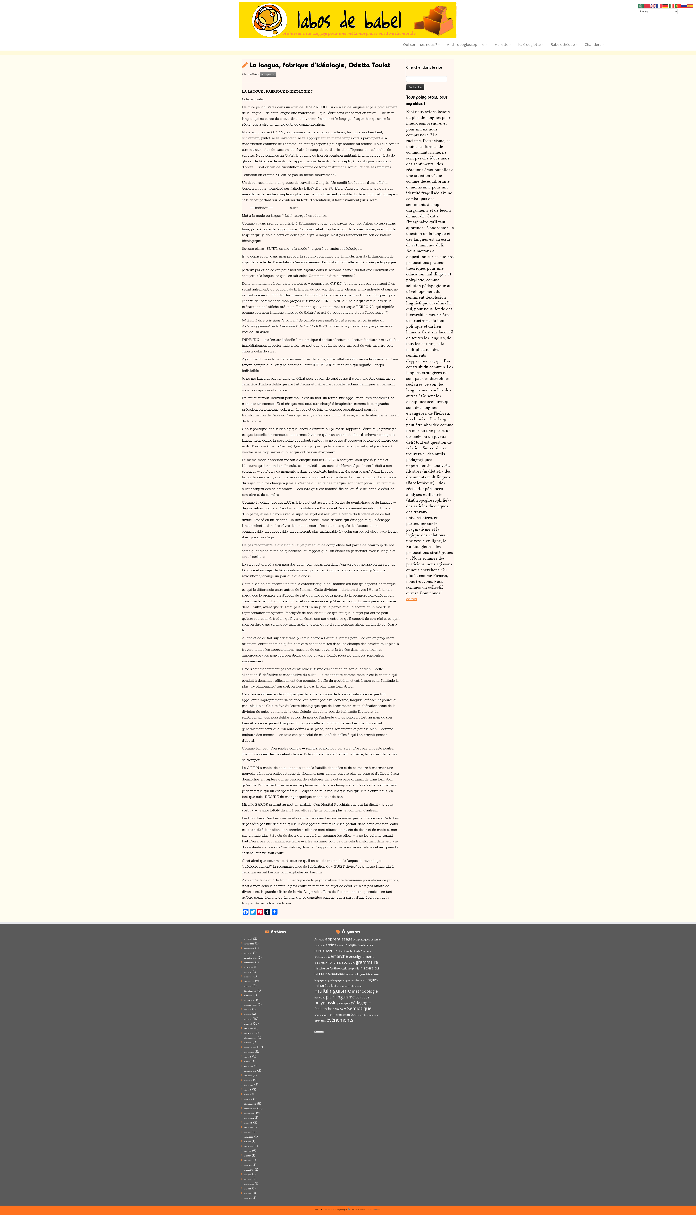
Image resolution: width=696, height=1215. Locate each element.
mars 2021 (248, 1024)
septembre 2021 (250, 1005)
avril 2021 (248, 1019)
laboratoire (372, 974)
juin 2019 (247, 1057)
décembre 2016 (250, 1104)
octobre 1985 (249, 1184)
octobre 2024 (249, 963)
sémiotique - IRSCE (324, 1015)
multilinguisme (332, 990)
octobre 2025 (249, 949)
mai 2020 (247, 1043)
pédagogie (361, 1003)
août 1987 (247, 1151)
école (355, 1014)
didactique (343, 951)
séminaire (339, 1009)
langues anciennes (353, 980)
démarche (338, 956)
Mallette (501, 44)
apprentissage (339, 939)
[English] (653, 5)
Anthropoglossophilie (466, 44)
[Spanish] (690, 5)
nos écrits (319, 997)
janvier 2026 (249, 944)
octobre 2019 (249, 1052)
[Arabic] (641, 5)
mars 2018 (248, 1080)
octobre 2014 (249, 1118)
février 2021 (248, 1029)
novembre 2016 (250, 1109)
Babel (340, 945)
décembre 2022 (250, 991)
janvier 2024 (249, 982)
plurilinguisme (340, 997)
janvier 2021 (249, 1033)
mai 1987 (247, 1156)
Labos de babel (328, 1209)
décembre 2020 (250, 1038)
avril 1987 (247, 1161)
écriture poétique (369, 1015)
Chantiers (593, 44)
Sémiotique (359, 1008)
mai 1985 (247, 1194)
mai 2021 (247, 1014)
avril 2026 (248, 939)
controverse (325, 950)
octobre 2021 (249, 1000)
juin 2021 (247, 1010)
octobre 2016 (249, 1113)
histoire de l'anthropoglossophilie (336, 968)
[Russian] (684, 5)
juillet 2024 (248, 967)
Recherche (323, 1008)
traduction (343, 1015)
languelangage (333, 980)
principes (343, 1003)
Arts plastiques (361, 939)
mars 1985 (248, 1198)
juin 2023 (247, 986)
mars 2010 (248, 1123)
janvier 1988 (248, 1146)
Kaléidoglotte (530, 44)
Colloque (350, 945)
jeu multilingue (355, 974)
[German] (665, 5)
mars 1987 (248, 1165)
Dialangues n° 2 (268, 74)
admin (411, 598)
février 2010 (248, 1128)
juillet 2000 (248, 1137)
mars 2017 (248, 1099)
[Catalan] (647, 5)
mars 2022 (248, 996)
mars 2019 (248, 1062)
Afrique (319, 939)
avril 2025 (248, 953)
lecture (336, 985)
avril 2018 (248, 1076)
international (335, 974)
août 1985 (247, 1189)
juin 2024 (247, 972)
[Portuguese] (678, 5)
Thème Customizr (372, 1209)
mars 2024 (248, 977)
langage (319, 980)
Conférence (365, 945)
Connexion (319, 1031)
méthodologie (365, 991)
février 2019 (248, 1066)
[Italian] (672, 5)
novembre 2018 (250, 1071)
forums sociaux (341, 962)
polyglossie (325, 1003)
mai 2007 (247, 1132)
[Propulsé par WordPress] (348, 1209)
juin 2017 (247, 1090)
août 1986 (247, 1175)
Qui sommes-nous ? (420, 44)
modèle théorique (352, 986)
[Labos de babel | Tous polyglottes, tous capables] (348, 20)
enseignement (361, 956)
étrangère (320, 1020)
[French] (659, 5)
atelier (331, 944)
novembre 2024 (250, 958)
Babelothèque (563, 44)
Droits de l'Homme (360, 951)
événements (340, 1020)
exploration (320, 962)
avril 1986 (247, 1179)
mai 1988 (247, 1142)
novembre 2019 (250, 1047)
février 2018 (248, 1085)
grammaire (367, 962)
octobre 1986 (249, 1170)
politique (362, 997)
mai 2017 (247, 1095)
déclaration (320, 957)
